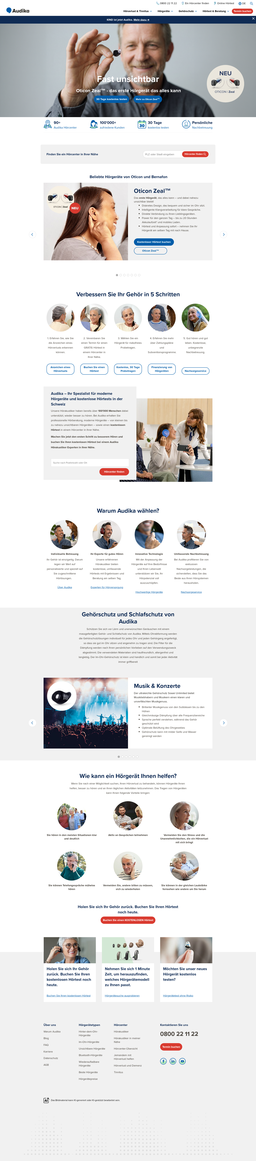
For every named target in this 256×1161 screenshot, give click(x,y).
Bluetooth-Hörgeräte (90, 1055)
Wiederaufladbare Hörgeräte (89, 1063)
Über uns (50, 1025)
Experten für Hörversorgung (107, 587)
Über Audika (64, 587)
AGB (46, 1065)
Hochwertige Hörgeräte (149, 592)
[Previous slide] (32, 234)
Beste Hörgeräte (88, 1072)
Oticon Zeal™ (150, 251)
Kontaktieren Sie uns (174, 1025)
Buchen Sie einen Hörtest (94, 369)
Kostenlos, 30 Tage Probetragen (128, 369)
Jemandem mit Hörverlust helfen (124, 1057)
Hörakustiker (121, 1031)
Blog (46, 1038)
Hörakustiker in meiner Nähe (127, 1040)
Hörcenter (120, 1025)
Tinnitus (118, 1072)
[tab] (137, 11)
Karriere (48, 1051)
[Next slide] (223, 234)
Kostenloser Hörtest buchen (154, 242)
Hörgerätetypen (89, 1025)
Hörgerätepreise (88, 1079)
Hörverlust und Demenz (128, 1065)
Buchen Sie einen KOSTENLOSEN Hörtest (128, 920)
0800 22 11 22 (179, 1033)
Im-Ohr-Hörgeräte (89, 1042)
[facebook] (163, 1062)
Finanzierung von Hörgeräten (161, 369)
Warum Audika (52, 1031)
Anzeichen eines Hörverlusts (60, 369)
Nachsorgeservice (195, 371)
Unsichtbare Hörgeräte (92, 1048)
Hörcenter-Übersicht (125, 1048)
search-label (251, 3)
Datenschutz (51, 1058)
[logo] (18, 10)
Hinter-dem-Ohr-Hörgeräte (88, 1033)
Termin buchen (242, 11)
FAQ (46, 1045)
